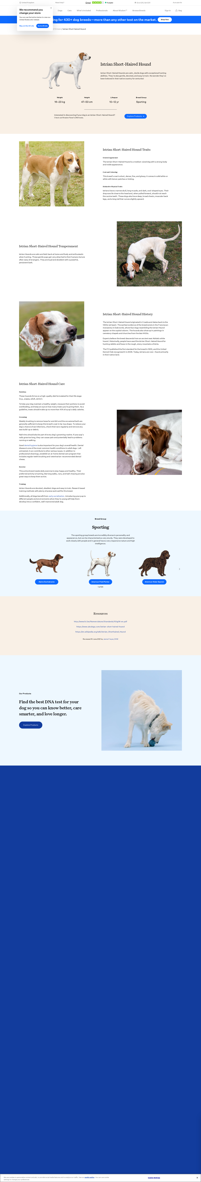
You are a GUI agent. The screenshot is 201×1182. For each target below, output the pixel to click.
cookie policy (89, 1177)
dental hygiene (30, 445)
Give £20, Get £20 (143, 3)
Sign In (168, 10)
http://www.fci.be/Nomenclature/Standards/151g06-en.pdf (100, 621)
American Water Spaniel (154, 582)
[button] (179, 569)
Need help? (59, 3)
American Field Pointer (100, 582)
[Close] (197, 1177)
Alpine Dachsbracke (47, 582)
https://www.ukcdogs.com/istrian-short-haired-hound (100, 627)
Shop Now (165, 20)
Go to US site (43, 26)
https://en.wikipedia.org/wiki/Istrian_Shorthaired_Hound (100, 632)
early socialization (56, 496)
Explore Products (135, 116)
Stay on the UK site (26, 26)
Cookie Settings (154, 1178)
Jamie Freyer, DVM (110, 639)
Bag (180, 10)
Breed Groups (55, 29)
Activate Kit (177, 3)
